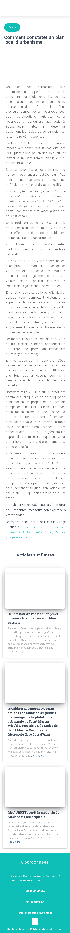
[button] (63, 8)
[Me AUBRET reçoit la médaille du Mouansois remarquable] (35, 786)
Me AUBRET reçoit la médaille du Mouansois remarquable (33, 814)
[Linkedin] (35, 921)
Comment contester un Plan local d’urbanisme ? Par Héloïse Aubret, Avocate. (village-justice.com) (36, 532)
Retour (12, 27)
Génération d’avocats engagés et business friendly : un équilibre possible (33, 618)
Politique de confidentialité (47, 929)
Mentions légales (17, 929)
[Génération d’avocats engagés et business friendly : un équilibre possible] (35, 588)
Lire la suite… (31, 651)
